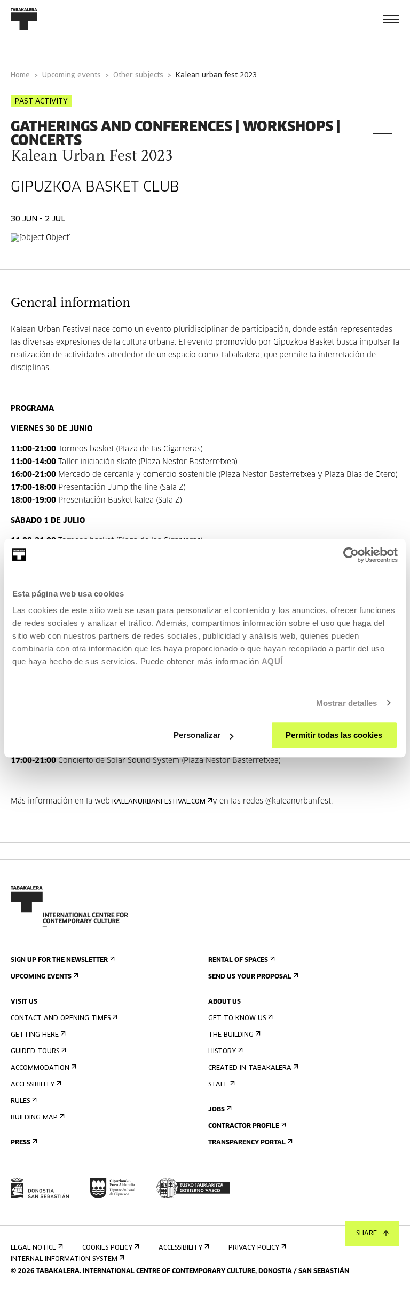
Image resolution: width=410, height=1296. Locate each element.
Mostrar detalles (346, 702)
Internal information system (64, 1259)
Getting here (35, 1035)
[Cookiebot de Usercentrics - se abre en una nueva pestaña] (351, 555)
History (222, 1051)
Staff (218, 1085)
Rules (20, 1101)
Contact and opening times (61, 1018)
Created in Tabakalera (249, 1068)
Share (366, 1233)
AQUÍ (272, 661)
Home (20, 75)
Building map (34, 1118)
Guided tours (35, 1051)
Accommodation (40, 1068)
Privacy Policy (253, 1248)
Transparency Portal (247, 1143)
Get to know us (237, 1018)
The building (231, 1035)
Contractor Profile (243, 1126)
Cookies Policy (107, 1248)
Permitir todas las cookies (334, 735)
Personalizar (197, 735)
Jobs (216, 1110)
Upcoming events (71, 75)
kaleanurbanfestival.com (159, 802)
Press (20, 1143)
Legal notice (33, 1248)
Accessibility (32, 1085)
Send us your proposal (249, 977)
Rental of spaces (238, 960)
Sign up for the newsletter (59, 960)
